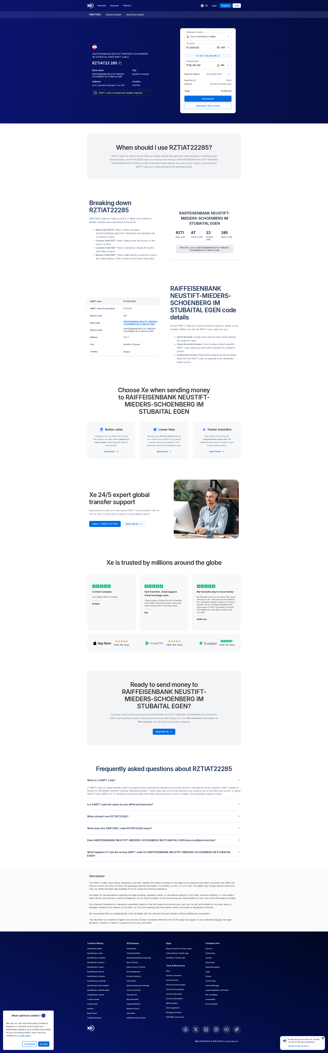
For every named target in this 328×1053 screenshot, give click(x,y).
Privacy (208, 976)
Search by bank (113, 14)
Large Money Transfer (95, 995)
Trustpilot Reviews (94, 1018)
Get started (208, 98)
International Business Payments (139, 958)
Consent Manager (212, 985)
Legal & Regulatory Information (217, 990)
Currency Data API (133, 990)
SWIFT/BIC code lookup (175, 1017)
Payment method (191, 74)
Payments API (132, 995)
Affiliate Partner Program (136, 1018)
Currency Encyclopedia (175, 989)
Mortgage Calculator (174, 1012)
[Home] (90, 5)
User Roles (131, 1013)
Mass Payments (133, 999)
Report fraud (92, 1013)
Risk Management (133, 972)
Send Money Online (94, 949)
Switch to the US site (297, 1046)
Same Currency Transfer (136, 967)
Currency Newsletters (174, 999)
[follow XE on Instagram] (216, 1029)
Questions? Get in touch (208, 106)
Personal (102, 5)
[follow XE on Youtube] (226, 1029)
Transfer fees (92, 1004)
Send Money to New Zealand (98, 985)
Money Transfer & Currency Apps (179, 949)
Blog (168, 971)
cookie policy (24, 1035)
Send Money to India (95, 953)
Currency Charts (172, 980)
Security (90, 1009)
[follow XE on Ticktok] (237, 1029)
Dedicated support (213, 967)
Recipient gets (192, 61)
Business (114, 5)
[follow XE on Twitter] (196, 1029)
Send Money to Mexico (96, 962)
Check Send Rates (134, 953)
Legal (208, 972)
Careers (209, 958)
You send (190, 43)
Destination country (194, 32)
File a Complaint (212, 995)
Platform (127, 5)
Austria (127, 351)
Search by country (135, 14)
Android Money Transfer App (177, 953)
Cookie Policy (211, 981)
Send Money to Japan (95, 967)
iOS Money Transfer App (175, 958)
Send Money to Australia (96, 981)
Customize (29, 1044)
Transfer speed (93, 999)
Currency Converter (173, 975)
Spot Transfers (132, 962)
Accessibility (210, 999)
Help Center (210, 962)
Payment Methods (133, 1004)
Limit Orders (131, 981)
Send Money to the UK (95, 972)
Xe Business (131, 949)
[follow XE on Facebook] (185, 1029)
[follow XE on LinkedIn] (206, 1029)
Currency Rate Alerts (174, 994)
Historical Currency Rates (175, 985)
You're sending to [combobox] (203, 36)
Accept (44, 1044)
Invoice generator (173, 1008)
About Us (209, 949)
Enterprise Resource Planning (138, 985)
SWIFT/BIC (95, 14)
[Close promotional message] (323, 1038)
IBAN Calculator (172, 1003)
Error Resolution (212, 1004)
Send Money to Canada (96, 976)
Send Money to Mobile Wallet (98, 990)
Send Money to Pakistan (96, 958)
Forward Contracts (134, 976)
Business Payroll (133, 1009)
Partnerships (210, 953)
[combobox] (223, 47)
